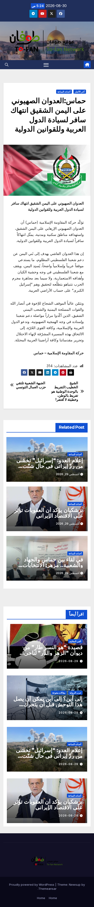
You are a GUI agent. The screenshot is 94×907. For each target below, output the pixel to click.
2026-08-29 (68, 661)
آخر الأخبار (80, 91)
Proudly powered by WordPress (32, 884)
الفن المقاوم (75, 641)
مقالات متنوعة (58, 692)
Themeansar (47, 888)
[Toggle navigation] (46, 64)
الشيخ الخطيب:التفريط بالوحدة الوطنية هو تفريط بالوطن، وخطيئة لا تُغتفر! (64, 391)
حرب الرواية (75, 692)
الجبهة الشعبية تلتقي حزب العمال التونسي (31, 385)
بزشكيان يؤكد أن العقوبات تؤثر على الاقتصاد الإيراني (48, 513)
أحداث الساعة (63, 91)
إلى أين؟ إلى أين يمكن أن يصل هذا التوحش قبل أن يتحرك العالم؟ (48, 704)
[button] (6, 64)
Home (53, 898)
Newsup (75, 884)
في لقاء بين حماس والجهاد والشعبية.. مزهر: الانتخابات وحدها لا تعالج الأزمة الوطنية (51, 565)
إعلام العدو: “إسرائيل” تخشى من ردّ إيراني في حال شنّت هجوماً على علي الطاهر (49, 466)
